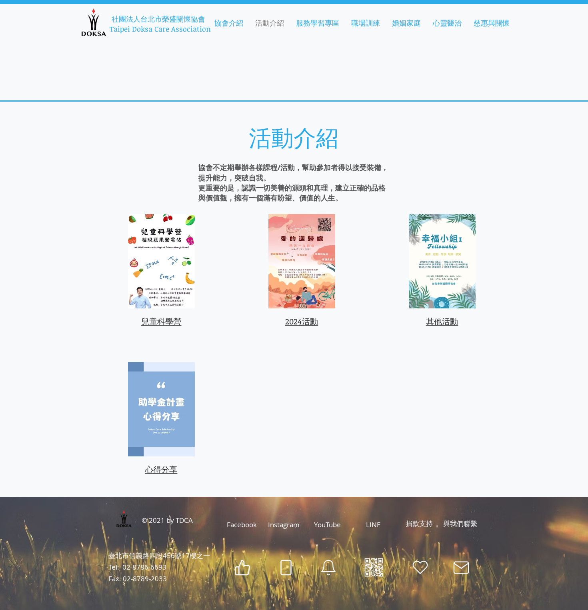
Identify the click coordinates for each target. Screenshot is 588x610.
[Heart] (420, 567)
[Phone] (285, 567)
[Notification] (328, 568)
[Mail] (461, 568)
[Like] (242, 568)
